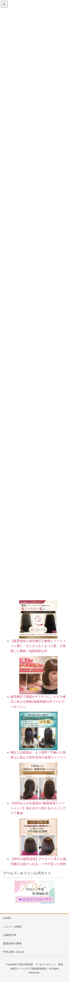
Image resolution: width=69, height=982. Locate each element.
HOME (7, 918)
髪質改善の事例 (12, 943)
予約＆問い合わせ (13, 951)
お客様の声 (9, 935)
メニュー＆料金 (12, 926)
